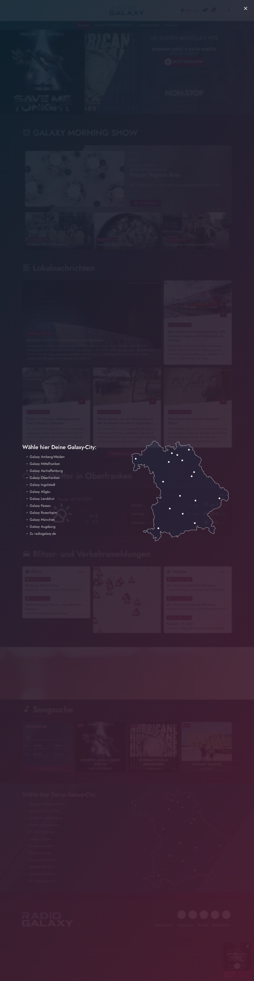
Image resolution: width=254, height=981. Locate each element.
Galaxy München (42, 519)
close (245, 8)
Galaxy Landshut (42, 498)
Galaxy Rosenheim (43, 512)
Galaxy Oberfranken (45, 477)
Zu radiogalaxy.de (43, 533)
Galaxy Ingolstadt (42, 484)
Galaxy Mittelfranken (45, 463)
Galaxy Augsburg (42, 526)
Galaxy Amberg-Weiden (47, 456)
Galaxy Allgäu (40, 491)
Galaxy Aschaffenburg (46, 470)
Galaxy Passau (40, 505)
